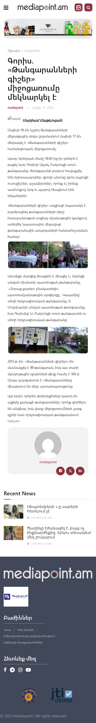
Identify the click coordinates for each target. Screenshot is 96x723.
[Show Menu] (6, 7)
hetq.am (14, 420)
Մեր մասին (25, 630)
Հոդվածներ (32, 50)
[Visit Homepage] (43, 7)
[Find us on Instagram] (20, 670)
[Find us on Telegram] (12, 670)
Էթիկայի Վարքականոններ (23, 642)
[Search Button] (88, 7)
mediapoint (15, 107)
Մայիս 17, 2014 (42, 107)
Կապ (7, 630)
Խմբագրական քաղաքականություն (29, 636)
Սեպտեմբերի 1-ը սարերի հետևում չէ (52, 509)
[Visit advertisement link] (48, 29)
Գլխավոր (14, 50)
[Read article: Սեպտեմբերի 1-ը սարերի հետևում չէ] (13, 511)
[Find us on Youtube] (28, 670)
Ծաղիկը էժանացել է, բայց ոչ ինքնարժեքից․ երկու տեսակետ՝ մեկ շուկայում (59, 532)
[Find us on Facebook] (5, 670)
